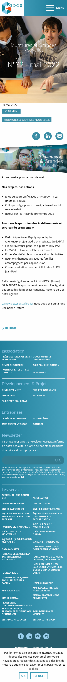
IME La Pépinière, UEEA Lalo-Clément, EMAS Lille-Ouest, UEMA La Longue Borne (48, 568)
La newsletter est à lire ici (17, 303)
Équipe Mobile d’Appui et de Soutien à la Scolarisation (47, 516)
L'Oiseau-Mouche (43, 583)
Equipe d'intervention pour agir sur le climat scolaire (16, 516)
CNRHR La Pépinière (13, 508)
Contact (38, 424)
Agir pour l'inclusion (46, 365)
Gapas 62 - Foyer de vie (46, 541)
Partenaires (21, 647)
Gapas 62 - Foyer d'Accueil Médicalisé (17, 540)
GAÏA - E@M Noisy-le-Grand (44, 533)
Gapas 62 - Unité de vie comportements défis (46, 548)
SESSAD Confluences (14, 619)
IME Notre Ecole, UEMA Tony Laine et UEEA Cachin (15, 580)
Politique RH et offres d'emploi (15, 371)
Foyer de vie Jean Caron (16, 526)
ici (22, 476)
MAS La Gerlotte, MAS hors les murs (45, 589)
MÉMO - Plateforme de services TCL (46, 597)
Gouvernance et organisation (43, 358)
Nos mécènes (40, 418)
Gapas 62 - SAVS (10, 549)
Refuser (39, 676)
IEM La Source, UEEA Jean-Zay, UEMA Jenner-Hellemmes (16, 556)
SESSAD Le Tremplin (44, 619)
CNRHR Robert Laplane (46, 508)
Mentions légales (42, 647)
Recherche (39, 395)
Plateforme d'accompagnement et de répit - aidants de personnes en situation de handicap (17, 608)
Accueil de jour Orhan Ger (15, 496)
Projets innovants (44, 390)
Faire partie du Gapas (14, 401)
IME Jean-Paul (10, 572)
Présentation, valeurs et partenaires (17, 358)
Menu (59, 8)
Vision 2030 (8, 395)
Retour (10, 328)
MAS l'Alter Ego (11, 590)
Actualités (39, 372)
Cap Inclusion (41, 503)
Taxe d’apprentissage (14, 424)
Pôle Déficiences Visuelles (43, 613)
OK (58, 460)
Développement (11, 390)
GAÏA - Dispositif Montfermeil (11, 533)
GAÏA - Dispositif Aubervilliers (42, 525)
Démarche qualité (13, 365)
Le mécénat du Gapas (14, 418)
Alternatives (40, 497)
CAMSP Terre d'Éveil (13, 503)
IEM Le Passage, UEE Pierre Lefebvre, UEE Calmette (48, 558)
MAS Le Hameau (10, 598)
